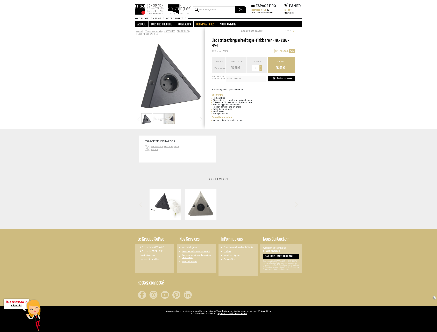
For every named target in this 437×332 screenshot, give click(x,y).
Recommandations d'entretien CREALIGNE (196, 256)
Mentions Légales (232, 255)
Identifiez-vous (258, 10)
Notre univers (228, 24)
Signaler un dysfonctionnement (232, 313)
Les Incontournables (149, 259)
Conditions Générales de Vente (238, 247)
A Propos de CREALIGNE (151, 251)
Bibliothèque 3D (189, 261)
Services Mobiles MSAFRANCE (196, 251)
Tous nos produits (153, 31)
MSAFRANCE (169, 31)
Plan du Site (229, 259)
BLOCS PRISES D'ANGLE (147, 34)
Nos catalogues (189, 247)
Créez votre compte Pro (262, 13)
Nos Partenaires (147, 255)
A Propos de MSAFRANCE (152, 247)
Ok (240, 9)
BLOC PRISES (183, 31)
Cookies (227, 251)
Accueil (141, 24)
